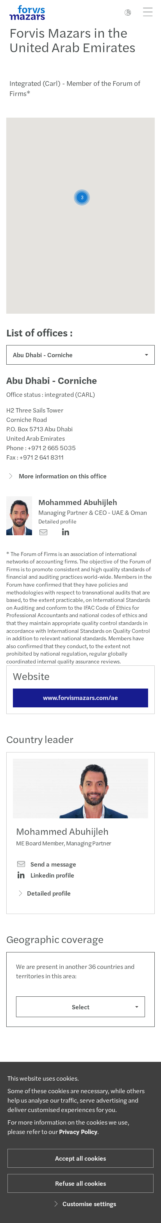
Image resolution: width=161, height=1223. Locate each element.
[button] (82, 197)
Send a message (52, 864)
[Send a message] (43, 533)
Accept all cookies (80, 1158)
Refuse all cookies (80, 1183)
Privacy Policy (78, 1131)
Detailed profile (57, 521)
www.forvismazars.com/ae (80, 697)
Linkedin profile (51, 875)
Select (80, 1006)
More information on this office (62, 475)
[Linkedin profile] (65, 533)
